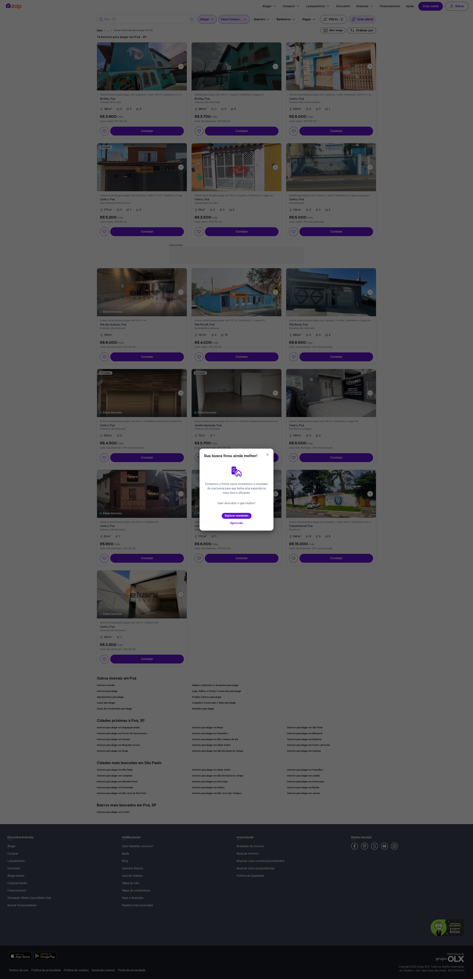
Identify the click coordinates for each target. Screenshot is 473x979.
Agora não (236, 523)
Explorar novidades (237, 515)
